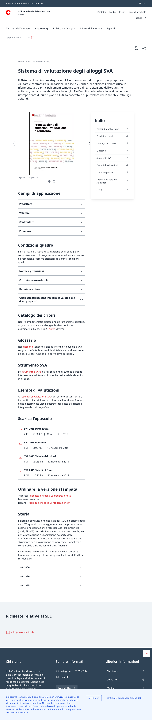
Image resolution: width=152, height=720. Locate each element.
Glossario (101, 150)
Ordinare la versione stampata (106, 181)
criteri (52, 329)
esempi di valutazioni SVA (36, 396)
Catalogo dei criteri (106, 143)
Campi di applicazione (107, 129)
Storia (99, 189)
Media (110, 688)
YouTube (83, 671)
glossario (28, 346)
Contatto (112, 679)
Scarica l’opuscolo (105, 172)
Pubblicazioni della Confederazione (48, 495)
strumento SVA (30, 371)
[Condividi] (144, 48)
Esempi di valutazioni (107, 165)
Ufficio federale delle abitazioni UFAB (34, 13)
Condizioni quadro (105, 136)
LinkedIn (64, 677)
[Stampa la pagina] (136, 48)
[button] (18, 28)
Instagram (65, 671)
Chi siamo (112, 671)
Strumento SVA (103, 158)
